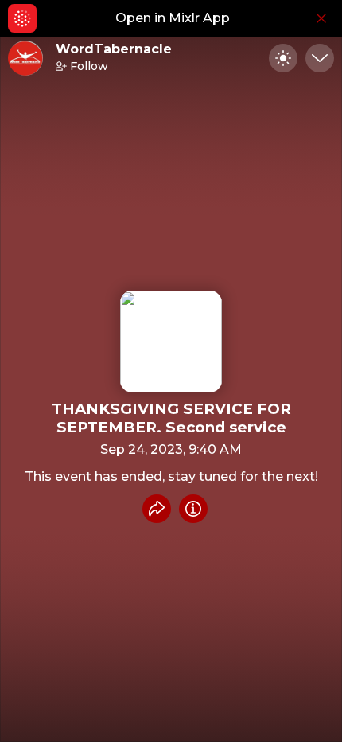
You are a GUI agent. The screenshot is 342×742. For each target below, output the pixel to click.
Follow (89, 66)
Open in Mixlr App (172, 17)
